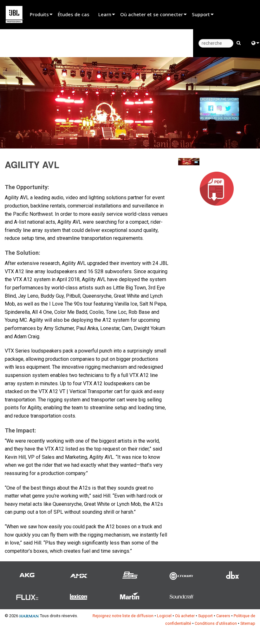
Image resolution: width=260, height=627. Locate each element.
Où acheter (185, 615)
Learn (104, 14)
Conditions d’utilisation (216, 623)
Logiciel (164, 615)
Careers (223, 615)
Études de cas (73, 14)
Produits (39, 14)
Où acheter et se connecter (151, 14)
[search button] (238, 42)
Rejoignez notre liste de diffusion (123, 615)
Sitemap (247, 623)
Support (201, 14)
